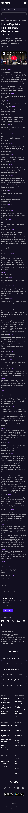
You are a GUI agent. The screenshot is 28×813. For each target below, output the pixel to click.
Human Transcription (20, 698)
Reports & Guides (19, 728)
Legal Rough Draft (19, 703)
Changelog (4, 766)
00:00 (9, 69)
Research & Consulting (7, 739)
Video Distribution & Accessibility (6, 748)
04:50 (3, 428)
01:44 (9, 190)
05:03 (9, 442)
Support (17, 773)
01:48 (9, 204)
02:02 (12, 229)
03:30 (11, 334)
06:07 (12, 510)
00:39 (12, 114)
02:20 (10, 248)
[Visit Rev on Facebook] (5, 788)
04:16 (3, 390)
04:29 (12, 406)
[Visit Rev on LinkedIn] (18, 788)
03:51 (11, 359)
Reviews (17, 740)
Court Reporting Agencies (5, 736)
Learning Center (18, 730)
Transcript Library (19, 733)
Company (17, 758)
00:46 (9, 124)
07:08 (12, 575)
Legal (3, 806)
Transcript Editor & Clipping (6, 708)
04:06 (3, 378)
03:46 (12, 351)
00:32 (8, 101)
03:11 (3, 319)
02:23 (12, 254)
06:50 (3, 549)
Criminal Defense (5, 728)
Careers (17, 761)
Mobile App (4, 713)
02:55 (11, 298)
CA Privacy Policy (22, 806)
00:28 (12, 93)
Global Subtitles (19, 713)
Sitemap (12, 808)
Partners (17, 766)
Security (17, 768)
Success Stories (19, 735)
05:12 (12, 453)
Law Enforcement (5, 730)
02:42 (11, 277)
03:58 (12, 368)
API (2, 758)
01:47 (11, 196)
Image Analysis (5, 705)
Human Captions (19, 701)
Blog (16, 725)
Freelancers (17, 771)
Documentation (5, 761)
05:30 (3, 474)
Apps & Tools (18, 742)
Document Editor (5, 702)
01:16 (10, 164)
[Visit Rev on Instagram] (14, 788)
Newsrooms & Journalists (4, 742)
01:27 (12, 175)
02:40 (3, 272)
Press (16, 763)
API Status (4, 763)
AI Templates (4, 711)
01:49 (12, 210)
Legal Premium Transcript (18, 707)
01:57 (9, 220)
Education (3, 745)
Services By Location (20, 745)
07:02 (3, 561)
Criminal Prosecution (6, 725)
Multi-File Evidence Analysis (6, 699)
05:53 (9, 495)
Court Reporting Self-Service (20, 710)
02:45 (12, 285)
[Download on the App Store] (8, 794)
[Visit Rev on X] (10, 788)
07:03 (9, 566)
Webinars (17, 737)
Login (16, 808)
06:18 (3, 525)
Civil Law (3, 733)
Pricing (3, 716)
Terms (11, 806)
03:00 (12, 306)
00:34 (13, 107)
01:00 (12, 143)
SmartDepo (17, 716)
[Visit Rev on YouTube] (23, 788)
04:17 (9, 395)
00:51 (12, 134)
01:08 (11, 154)
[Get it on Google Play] (19, 794)
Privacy (15, 806)
